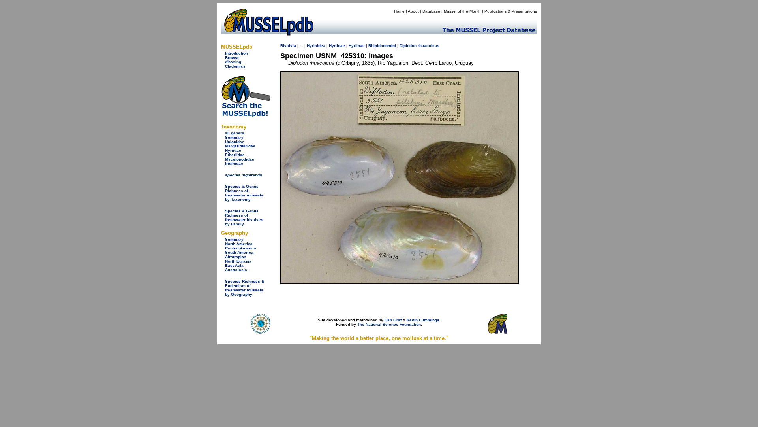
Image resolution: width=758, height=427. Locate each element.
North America (239, 244)
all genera (234, 133)
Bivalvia (288, 45)
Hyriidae (233, 150)
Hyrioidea (316, 45)
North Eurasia (238, 261)
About (413, 11)
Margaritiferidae (240, 146)
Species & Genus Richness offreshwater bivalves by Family (244, 217)
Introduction (236, 53)
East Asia (234, 265)
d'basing (233, 62)
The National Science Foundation (389, 324)
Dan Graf (393, 320)
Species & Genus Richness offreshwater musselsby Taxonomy (244, 193)
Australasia (236, 270)
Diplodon (408, 45)
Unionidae (234, 142)
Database (431, 11)
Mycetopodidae (239, 159)
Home (399, 11)
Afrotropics (235, 257)
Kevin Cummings (423, 320)
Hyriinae (357, 45)
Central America (240, 248)
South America (239, 252)
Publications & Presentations (510, 11)
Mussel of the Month (462, 11)
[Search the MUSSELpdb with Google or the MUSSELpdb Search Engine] (245, 115)
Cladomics (235, 66)
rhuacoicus (428, 45)
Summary (234, 137)
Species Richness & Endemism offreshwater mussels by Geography (244, 288)
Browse (232, 57)
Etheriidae (235, 155)
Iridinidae (234, 163)
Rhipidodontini (382, 45)
